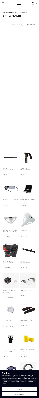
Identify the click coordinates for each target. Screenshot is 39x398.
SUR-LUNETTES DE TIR (28, 291)
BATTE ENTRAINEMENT (8, 169)
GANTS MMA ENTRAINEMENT (8, 261)
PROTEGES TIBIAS (26, 320)
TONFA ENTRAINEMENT (25, 261)
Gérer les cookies (19, 394)
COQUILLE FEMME (26, 230)
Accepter (19, 389)
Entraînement (23, 12)
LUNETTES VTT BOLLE (10, 199)
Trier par (10, 24)
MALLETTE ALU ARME (27, 199)
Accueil (5, 12)
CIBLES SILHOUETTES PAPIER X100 (10, 350)
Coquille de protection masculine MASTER (10, 231)
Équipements (13, 12)
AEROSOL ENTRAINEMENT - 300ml (26, 170)
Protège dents (7, 320)
